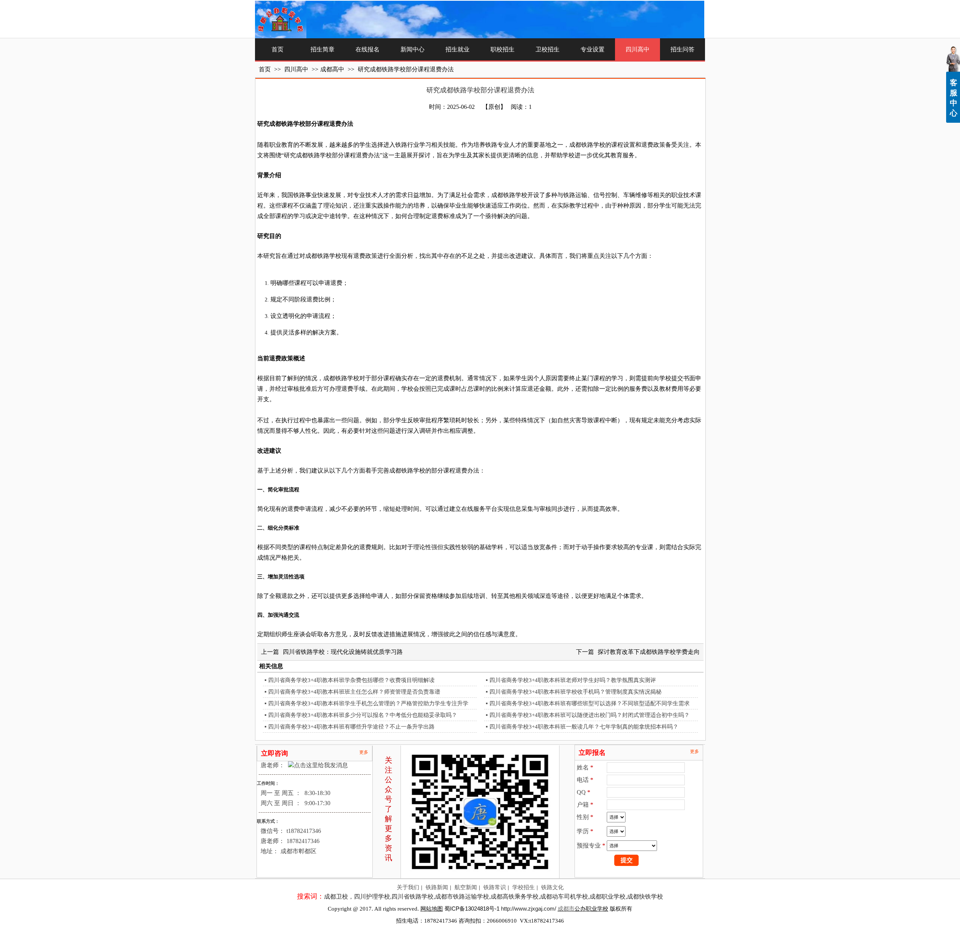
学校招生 (523, 887)
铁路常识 (494, 887)
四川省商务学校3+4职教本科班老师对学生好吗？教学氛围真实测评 (572, 680)
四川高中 (297, 69)
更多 (363, 752)
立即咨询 (274, 753)
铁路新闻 (437, 887)
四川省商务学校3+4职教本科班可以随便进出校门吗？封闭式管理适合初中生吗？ (589, 715)
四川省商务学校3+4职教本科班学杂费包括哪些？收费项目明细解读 (351, 680)
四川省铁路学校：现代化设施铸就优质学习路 (343, 652)
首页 (265, 69)
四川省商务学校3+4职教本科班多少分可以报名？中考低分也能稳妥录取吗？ (362, 715)
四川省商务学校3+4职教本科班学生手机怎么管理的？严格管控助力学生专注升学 (368, 703)
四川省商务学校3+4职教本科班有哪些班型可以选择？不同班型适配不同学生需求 (589, 703)
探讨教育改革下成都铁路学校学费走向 (649, 652)
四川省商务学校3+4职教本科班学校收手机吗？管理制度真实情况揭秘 (575, 692)
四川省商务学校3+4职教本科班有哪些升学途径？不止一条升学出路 (351, 727)
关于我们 (408, 887)
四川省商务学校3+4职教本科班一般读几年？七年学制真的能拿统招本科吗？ (583, 727)
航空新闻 (465, 887)
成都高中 (332, 69)
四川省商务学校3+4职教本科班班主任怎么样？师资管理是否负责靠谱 (354, 692)
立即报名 (592, 752)
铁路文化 (552, 887)
